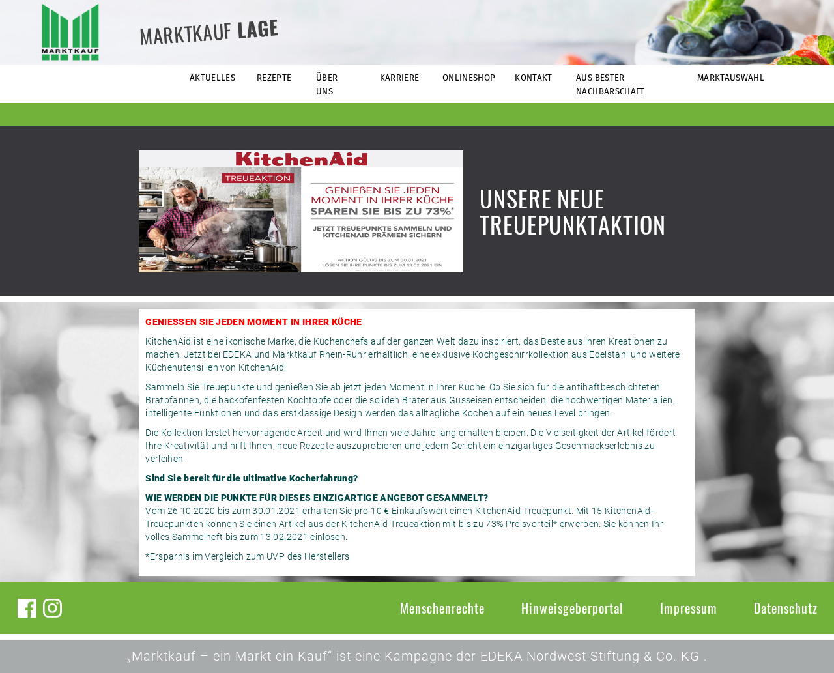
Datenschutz (786, 608)
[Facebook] (27, 608)
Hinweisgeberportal (572, 608)
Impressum (688, 608)
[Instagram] (52, 608)
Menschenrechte (442, 608)
